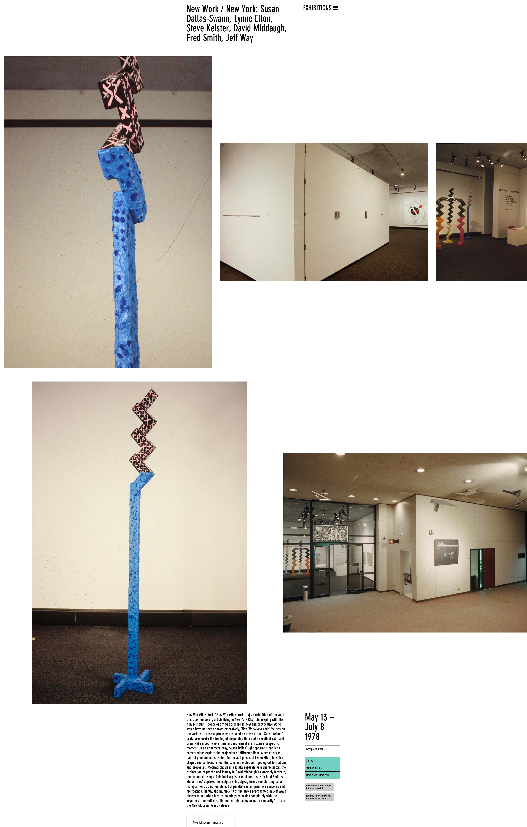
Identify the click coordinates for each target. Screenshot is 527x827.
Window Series (314, 768)
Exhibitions (317, 8)
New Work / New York (317, 775)
